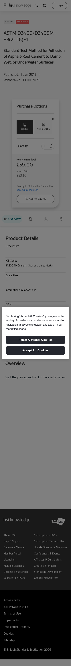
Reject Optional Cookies (36, 339)
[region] (35, 333)
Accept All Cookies (35, 350)
